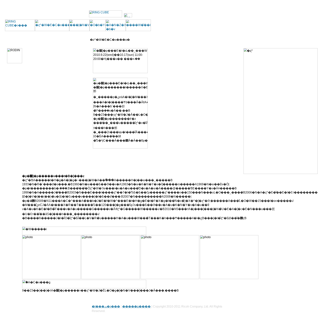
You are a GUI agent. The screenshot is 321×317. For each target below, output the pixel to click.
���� (312, 4)
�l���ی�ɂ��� (106, 306)
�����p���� (136, 306)
